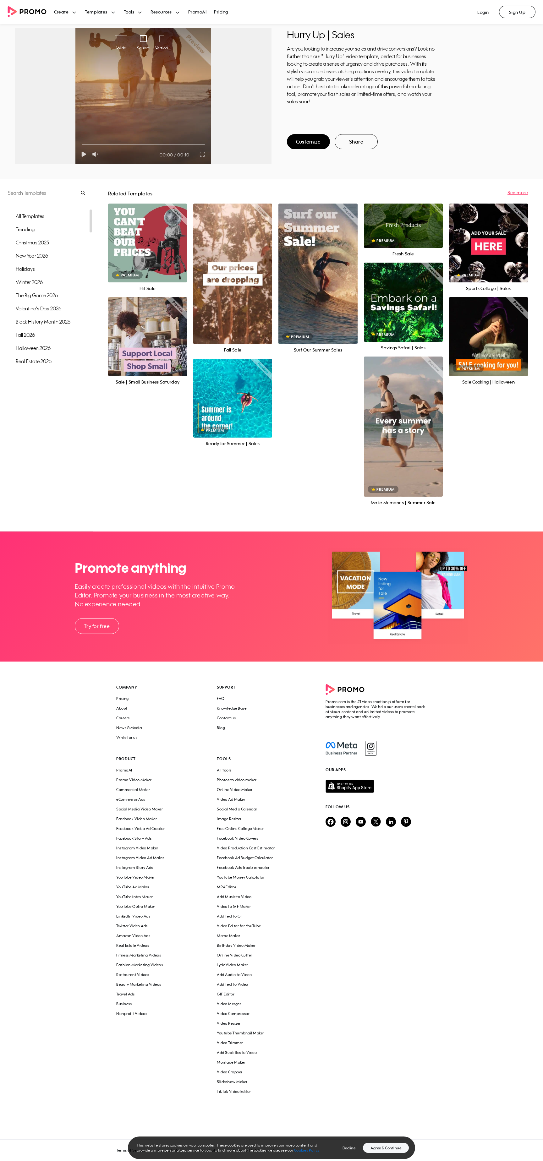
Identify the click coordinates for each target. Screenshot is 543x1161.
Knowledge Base (231, 708)
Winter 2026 (29, 282)
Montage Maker (231, 1062)
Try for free (97, 626)
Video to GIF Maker (234, 906)
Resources (161, 11)
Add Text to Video (232, 984)
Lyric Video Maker (232, 964)
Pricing (221, 11)
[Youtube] (361, 822)
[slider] (82, 144)
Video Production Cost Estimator (246, 848)
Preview (148, 236)
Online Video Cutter (234, 955)
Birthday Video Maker (236, 945)
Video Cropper (230, 1072)
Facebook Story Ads (133, 838)
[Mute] (96, 154)
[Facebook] (341, 748)
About (122, 708)
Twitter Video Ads (132, 926)
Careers (123, 718)
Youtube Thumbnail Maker (240, 1033)
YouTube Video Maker (135, 877)
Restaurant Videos (132, 974)
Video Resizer (229, 1023)
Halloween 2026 (33, 348)
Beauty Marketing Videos (138, 984)
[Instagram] (370, 748)
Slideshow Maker (232, 1081)
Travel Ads (125, 994)
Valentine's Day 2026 (38, 308)
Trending (25, 229)
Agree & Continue (385, 1148)
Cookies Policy (307, 1150)
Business (124, 1003)
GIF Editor (225, 994)
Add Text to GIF (230, 916)
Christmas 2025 (32, 242)
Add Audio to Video (234, 974)
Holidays (25, 269)
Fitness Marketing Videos (138, 955)
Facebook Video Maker (136, 818)
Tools (129, 11)
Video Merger (229, 1003)
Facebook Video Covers (237, 838)
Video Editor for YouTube (239, 926)
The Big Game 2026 (37, 295)
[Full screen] (203, 154)
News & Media (129, 727)
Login (483, 12)
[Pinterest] (406, 822)
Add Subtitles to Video (237, 1052)
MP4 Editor (226, 887)
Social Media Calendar (237, 809)
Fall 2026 (25, 335)
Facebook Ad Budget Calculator (245, 857)
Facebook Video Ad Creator (140, 828)
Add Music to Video (234, 896)
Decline (349, 1148)
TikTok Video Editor (234, 1091)
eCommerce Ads (130, 799)
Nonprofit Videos (131, 1013)
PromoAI (197, 11)
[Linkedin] (391, 822)
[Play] (84, 154)
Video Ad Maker (231, 799)
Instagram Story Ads (134, 867)
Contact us (226, 718)
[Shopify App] (376, 786)
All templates (30, 216)
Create (61, 11)
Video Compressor (233, 1013)
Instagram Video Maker (137, 848)
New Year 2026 (32, 256)
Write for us (126, 737)
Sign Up (517, 12)
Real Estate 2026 (34, 361)
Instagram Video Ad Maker (140, 857)
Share (356, 142)
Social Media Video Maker (139, 809)
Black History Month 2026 (43, 322)
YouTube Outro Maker (135, 906)
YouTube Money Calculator (241, 877)
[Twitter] (376, 822)
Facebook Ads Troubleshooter (243, 867)
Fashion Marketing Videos (139, 964)
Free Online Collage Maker (240, 828)
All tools (224, 770)
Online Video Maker (234, 789)
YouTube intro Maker (134, 896)
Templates (96, 11)
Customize (308, 142)
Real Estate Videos (132, 945)
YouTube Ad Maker (132, 887)
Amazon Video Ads (133, 935)
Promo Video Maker (134, 779)
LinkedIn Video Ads (133, 916)
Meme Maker (228, 935)
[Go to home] (31, 12)
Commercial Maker (133, 789)
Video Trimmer (230, 1042)
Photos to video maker (237, 779)
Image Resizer (229, 818)
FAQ (221, 698)
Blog (221, 727)
